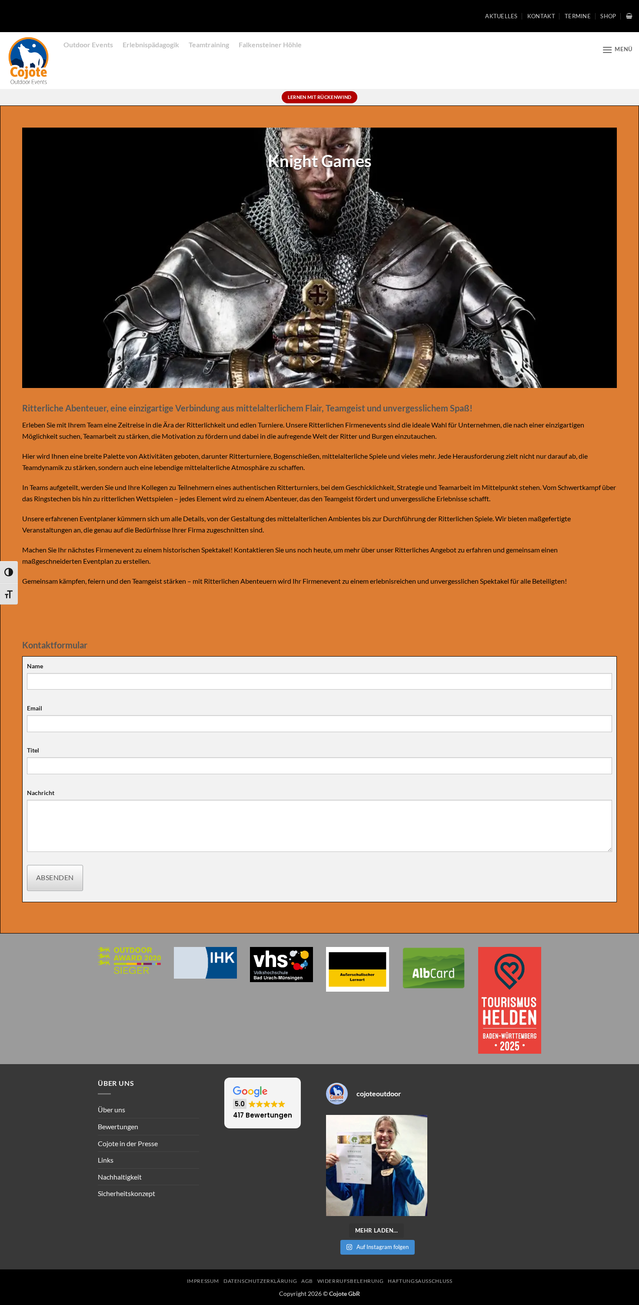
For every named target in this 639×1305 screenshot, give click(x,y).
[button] (629, 15)
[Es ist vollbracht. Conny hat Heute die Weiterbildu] (376, 1165)
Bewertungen (118, 1126)
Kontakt (541, 16)
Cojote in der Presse (128, 1143)
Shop (608, 16)
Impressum (203, 1281)
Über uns (111, 1109)
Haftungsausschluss (420, 1281)
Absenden (55, 877)
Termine (578, 16)
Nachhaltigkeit (120, 1177)
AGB (307, 1281)
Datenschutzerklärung (260, 1281)
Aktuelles (501, 16)
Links (105, 1160)
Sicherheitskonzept (126, 1193)
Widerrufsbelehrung (350, 1281)
